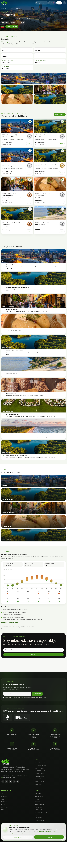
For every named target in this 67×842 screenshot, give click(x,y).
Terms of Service (39, 804)
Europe (11, 8)
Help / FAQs (38, 794)
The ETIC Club (39, 779)
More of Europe (14, 622)
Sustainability (38, 784)
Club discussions (39, 768)
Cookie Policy (38, 809)
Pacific (3, 809)
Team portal (38, 823)
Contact (37, 799)
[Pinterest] (17, 781)
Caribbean (4, 802)
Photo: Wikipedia (6, 326)
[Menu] (64, 2)
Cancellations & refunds (41, 812)
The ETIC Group (39, 781)
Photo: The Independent (8, 306)
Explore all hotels (12, 26)
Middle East (4, 807)
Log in (59, 3)
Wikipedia (4, 622)
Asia (2, 799)
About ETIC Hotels (40, 763)
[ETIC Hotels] (17, 3)
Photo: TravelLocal (6, 284)
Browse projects (39, 776)
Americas (4, 796)
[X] (10, 781)
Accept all (49, 837)
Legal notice (38, 815)
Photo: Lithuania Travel (7, 411)
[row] (8, 593)
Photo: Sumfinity (6, 261)
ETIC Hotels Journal (40, 765)
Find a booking (39, 796)
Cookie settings (39, 820)
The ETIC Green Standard (42, 771)
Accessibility (38, 817)
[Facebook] (14, 781)
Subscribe (33, 654)
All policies (37, 802)
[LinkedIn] (6, 781)
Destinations (4, 8)
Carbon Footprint (39, 773)
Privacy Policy (42, 697)
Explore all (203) (59, 114)
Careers (37, 787)
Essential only (18, 837)
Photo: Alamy (5, 390)
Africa (2, 794)
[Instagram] (2, 781)
